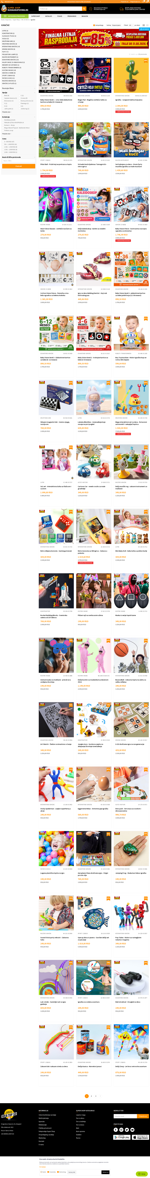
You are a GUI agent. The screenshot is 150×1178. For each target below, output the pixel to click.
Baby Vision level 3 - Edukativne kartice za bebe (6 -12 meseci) (55, 358)
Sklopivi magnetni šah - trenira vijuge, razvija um (55, 423)
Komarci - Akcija (9, 125)
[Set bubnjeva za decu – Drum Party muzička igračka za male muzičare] (131, 139)
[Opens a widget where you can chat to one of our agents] (142, 1174)
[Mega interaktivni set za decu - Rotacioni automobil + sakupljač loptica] (131, 397)
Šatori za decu (8, 78)
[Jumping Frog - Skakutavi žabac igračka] (131, 848)
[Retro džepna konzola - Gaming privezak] (56, 526)
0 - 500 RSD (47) (9, 142)
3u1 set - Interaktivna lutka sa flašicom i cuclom (55, 487)
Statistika (53, 1172)
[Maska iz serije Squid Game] (131, 590)
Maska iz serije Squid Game (125, 615)
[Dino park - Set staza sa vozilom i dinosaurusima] (131, 784)
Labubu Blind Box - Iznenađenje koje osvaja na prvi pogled (91, 423)
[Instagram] (121, 1130)
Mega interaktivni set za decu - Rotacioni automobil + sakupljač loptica (131, 423)
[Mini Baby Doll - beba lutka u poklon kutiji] (131, 526)
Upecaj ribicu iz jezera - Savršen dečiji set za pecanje (93, 938)
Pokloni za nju (8, 130)
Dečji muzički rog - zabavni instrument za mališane (131, 487)
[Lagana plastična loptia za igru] (56, 848)
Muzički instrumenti (10, 57)
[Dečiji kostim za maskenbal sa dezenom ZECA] (93, 655)
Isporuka (42, 1121)
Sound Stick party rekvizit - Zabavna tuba (54, 938)
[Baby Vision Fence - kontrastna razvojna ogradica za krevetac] (131, 204)
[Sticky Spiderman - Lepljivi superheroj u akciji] (56, 784)
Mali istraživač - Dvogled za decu (127, 1002)
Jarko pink (8, 109)
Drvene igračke (8, 49)
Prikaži (126, 25)
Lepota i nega (80, 1115)
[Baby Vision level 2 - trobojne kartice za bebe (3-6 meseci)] (93, 333)
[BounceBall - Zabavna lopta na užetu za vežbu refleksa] (131, 655)
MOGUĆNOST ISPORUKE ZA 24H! (74, 2)
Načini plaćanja (44, 1118)
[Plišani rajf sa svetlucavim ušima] (93, 590)
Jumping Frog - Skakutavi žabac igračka (130, 873)
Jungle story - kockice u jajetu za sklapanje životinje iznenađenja (90, 745)
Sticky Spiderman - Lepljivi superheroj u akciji (55, 810)
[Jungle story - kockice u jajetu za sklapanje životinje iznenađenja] (93, 719)
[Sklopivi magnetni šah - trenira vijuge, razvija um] (56, 397)
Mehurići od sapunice (10, 65)
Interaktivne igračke (11, 46)
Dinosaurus (9, 101)
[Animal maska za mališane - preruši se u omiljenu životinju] (56, 655)
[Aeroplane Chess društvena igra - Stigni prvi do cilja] (93, 848)
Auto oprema (80, 1131)
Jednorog (25, 109)
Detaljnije (42, 1167)
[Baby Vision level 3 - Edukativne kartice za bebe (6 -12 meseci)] (56, 333)
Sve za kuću (80, 1125)
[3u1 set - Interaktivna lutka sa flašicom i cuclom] (56, 462)
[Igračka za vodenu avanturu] (93, 977)
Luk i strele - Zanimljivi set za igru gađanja (53, 1003)
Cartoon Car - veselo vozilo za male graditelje (91, 487)
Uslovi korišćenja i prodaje (47, 1115)
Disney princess (27, 101)
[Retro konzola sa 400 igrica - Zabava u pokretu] (93, 526)
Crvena (24, 98)
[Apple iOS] (140, 1137)
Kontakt (41, 1141)
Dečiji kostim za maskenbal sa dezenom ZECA (93, 681)
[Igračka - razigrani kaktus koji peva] (131, 75)
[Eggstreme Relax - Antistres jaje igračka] (93, 784)
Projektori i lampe (10, 54)
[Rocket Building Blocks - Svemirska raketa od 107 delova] (56, 590)
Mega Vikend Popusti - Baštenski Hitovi (17, 128)
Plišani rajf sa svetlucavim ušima (90, 615)
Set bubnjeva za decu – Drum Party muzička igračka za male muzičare (128, 165)
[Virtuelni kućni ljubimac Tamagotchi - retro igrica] (93, 139)
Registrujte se (135, 2)
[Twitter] (127, 1130)
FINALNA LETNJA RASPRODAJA (14, 122)
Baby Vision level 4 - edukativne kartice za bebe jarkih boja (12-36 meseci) (130, 294)
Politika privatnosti (45, 1128)
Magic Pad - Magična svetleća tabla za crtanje (92, 101)
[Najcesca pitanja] (90, 9)
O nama (41, 1144)
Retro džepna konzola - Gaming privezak (56, 551)
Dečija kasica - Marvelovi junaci (90, 1066)
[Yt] (132, 1130)
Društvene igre (8, 41)
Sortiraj (109, 25)
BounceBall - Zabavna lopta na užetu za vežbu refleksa (130, 681)
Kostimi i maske (9, 70)
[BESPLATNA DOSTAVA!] (122, 9)
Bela (6, 95)
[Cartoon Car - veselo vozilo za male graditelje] (93, 462)
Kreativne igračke (9, 44)
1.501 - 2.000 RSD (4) (10, 150)
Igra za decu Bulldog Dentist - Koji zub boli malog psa (92, 294)
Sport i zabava (8, 75)
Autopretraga (99, 25)
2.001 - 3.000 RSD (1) (10, 152)
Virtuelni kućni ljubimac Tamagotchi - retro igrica (92, 165)
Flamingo (25, 103)
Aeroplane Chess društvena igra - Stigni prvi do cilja (93, 874)
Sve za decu (80, 1118)
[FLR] (94, 39)
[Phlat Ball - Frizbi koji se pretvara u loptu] (56, 139)
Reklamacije (43, 1125)
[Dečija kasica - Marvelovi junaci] (93, 1041)
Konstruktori (8, 33)
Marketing (42, 1138)
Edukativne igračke (10, 60)
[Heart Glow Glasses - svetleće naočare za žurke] (56, 204)
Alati (77, 1128)
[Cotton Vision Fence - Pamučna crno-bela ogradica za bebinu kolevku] (56, 268)
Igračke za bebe (8, 73)
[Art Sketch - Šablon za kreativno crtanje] (56, 719)
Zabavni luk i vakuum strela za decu (54, 1066)
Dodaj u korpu (58, 116)
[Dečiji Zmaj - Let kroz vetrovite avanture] (131, 1041)
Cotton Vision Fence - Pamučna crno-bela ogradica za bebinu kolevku (54, 294)
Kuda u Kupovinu (6, 20)
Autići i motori (83, 482)
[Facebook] (116, 1130)
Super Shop (16, 20)
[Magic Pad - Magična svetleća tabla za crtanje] (93, 75)
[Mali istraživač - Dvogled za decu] (131, 977)
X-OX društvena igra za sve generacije (129, 744)
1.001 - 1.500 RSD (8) (10, 147)
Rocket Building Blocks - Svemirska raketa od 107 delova (53, 616)
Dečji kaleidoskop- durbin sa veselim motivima (92, 230)
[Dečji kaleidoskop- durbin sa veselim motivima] (93, 204)
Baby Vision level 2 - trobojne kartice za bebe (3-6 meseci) (93, 358)
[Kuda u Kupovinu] (14, 8)
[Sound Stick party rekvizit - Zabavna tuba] (56, 913)
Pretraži (19, 166)
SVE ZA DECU (25, 20)
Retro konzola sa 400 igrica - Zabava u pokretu (92, 552)
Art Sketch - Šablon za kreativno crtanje (55, 744)
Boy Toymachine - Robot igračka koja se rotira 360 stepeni (130, 358)
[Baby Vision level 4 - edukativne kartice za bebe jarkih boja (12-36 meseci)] (131, 268)
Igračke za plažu (9, 83)
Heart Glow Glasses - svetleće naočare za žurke (56, 230)
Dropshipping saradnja (46, 1134)
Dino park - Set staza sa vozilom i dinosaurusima (128, 810)
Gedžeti (78, 1134)
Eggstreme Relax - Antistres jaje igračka (93, 809)
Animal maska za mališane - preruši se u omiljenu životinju (55, 681)
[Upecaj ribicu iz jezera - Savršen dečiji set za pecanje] (93, 913)
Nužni (44, 1172)
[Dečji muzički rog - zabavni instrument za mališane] (131, 462)
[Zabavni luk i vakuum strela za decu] (56, 1041)
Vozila (5, 39)
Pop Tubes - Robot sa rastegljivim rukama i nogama (128, 938)
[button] (62, 8)
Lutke (5, 31)
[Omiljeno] (143, 2)
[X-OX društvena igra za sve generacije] (131, 719)
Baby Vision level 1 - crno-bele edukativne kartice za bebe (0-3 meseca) (56, 101)
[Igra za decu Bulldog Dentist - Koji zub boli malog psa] (93, 268)
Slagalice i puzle (9, 36)
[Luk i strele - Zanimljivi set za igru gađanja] (56, 977)
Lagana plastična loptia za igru (52, 873)
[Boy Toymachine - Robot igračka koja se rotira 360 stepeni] (131, 333)
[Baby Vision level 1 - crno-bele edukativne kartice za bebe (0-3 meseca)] (56, 75)
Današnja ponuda (9, 120)
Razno (78, 1138)
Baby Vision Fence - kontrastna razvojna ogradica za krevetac (131, 230)
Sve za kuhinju (81, 1121)
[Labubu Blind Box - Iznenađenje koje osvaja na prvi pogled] (93, 397)
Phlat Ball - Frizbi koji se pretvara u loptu (56, 164)
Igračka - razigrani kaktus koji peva (128, 100)
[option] (75, 1)
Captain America (10, 98)
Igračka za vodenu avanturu (88, 1002)
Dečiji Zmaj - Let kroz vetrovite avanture (130, 1066)
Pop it (5, 52)
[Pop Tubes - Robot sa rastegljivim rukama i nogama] (131, 913)
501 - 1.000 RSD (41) (10, 144)
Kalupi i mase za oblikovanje (13, 62)
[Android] (122, 1137)
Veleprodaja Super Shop (47, 1131)
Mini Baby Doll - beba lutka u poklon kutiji (131, 551)
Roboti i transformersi (11, 68)
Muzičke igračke (9, 81)
